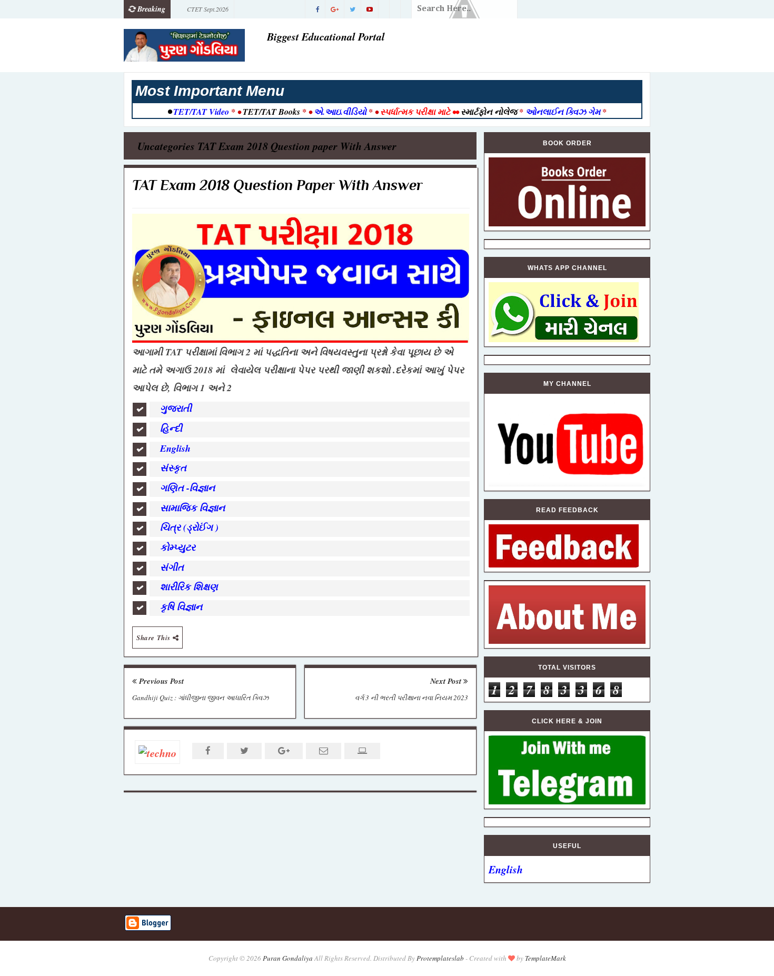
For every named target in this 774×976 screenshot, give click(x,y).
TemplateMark (545, 958)
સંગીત (173, 567)
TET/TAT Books (271, 111)
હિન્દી (172, 428)
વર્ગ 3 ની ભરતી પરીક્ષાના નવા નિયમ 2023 (411, 697)
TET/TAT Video (201, 111)
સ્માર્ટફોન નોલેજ (489, 111)
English (177, 448)
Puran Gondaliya (288, 958)
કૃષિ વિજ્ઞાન (182, 606)
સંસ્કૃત (175, 467)
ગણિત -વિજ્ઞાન (189, 487)
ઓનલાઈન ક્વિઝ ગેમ (563, 111)
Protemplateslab (440, 958)
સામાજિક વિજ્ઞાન (194, 507)
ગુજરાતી (177, 408)
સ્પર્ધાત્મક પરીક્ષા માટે (415, 111)
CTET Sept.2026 (208, 9)
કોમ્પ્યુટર (179, 547)
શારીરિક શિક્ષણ (190, 586)
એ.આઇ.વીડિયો (340, 111)
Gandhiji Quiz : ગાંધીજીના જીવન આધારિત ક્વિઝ (200, 697)
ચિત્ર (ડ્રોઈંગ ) (189, 527)
